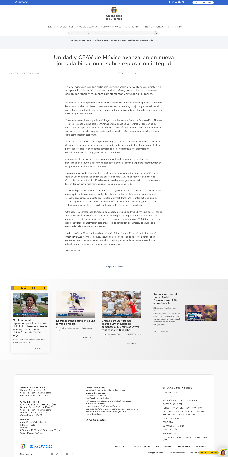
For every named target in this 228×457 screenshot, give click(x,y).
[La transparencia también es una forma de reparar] (75, 304)
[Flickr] (183, 2)
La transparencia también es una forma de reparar (75, 322)
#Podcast (192, 318)
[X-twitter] (173, 2)
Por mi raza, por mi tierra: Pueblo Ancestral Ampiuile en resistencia (165, 299)
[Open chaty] (223, 452)
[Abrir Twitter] (57, 454)
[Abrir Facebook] (62, 454)
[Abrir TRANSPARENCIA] (165, 27)
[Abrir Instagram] (72, 454)
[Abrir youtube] (52, 454)
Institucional (21, 314)
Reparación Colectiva (122, 315)
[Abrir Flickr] (67, 454)
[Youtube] (176, 2)
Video (41, 314)
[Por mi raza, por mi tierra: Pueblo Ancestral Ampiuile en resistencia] (201, 313)
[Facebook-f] (169, 2)
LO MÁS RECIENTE (31, 288)
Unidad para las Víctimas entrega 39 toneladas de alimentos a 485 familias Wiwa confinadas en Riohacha (120, 325)
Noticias (73, 40)
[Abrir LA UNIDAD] (139, 27)
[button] (22, 2)
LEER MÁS (38, 349)
